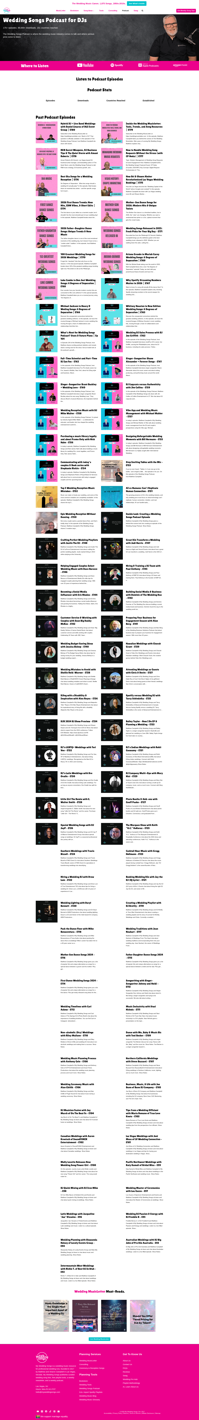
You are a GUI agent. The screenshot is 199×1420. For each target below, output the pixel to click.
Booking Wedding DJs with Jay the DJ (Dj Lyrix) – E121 (144, 878)
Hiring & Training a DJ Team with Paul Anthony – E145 (143, 567)
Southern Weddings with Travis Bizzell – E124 (77, 852)
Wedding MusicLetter (88, 1361)
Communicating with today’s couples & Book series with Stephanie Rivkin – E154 (76, 465)
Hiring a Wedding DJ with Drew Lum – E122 (77, 878)
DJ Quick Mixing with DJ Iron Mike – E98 (79, 1189)
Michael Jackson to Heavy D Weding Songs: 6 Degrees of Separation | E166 (75, 309)
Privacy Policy (117, 1413)
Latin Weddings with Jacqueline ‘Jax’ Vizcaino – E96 (77, 1215)
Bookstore (74, 11)
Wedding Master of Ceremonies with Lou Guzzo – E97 (143, 1189)
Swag (136, 11)
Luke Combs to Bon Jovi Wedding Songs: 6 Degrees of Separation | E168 (78, 283)
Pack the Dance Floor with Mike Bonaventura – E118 (77, 930)
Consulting (113, 11)
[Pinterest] (54, 1411)
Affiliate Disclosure (148, 1413)
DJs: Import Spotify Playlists (90, 1392)
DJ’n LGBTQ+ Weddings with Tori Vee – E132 (78, 749)
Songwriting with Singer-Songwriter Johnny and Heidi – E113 (142, 983)
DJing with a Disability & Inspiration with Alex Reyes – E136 (79, 697)
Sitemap (157, 1413)
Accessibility (108, 1413)
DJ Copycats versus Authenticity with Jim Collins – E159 (143, 386)
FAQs (125, 1368)
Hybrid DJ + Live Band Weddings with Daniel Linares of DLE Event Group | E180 (78, 126)
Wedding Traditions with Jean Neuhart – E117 (142, 930)
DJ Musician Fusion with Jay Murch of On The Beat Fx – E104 (77, 1112)
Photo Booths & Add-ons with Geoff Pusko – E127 (141, 801)
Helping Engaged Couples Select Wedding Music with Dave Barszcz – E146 (79, 568)
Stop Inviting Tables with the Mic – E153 (144, 464)
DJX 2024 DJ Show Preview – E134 (79, 721)
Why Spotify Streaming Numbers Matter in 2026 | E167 (143, 282)
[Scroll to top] (194, 1397)
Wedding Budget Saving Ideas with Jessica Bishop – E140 (77, 645)
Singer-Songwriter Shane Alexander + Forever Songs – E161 (144, 360)
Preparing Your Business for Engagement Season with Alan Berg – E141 (142, 620)
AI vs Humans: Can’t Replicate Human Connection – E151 (142, 490)
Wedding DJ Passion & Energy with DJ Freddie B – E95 (144, 1215)
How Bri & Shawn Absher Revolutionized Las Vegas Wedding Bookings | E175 (144, 179)
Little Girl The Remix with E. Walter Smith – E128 (75, 801)
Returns (125, 1413)
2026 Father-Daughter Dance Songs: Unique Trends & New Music (76, 231)
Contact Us (127, 1364)
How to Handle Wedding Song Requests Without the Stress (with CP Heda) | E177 (144, 153)
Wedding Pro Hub (130, 1379)
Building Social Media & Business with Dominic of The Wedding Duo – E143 (144, 594)
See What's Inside (137, 3)
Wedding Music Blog (87, 1396)
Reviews (126, 1372)
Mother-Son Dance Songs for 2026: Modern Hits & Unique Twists (141, 205)
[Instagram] (42, 1411)
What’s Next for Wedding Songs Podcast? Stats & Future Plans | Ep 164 (79, 335)
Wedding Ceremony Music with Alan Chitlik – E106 (77, 1086)
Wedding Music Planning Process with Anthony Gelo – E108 (78, 1060)
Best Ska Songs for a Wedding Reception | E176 (76, 178)
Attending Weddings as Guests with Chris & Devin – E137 (142, 671)
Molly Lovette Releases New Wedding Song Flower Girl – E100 (78, 1163)
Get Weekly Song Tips (186, 11)
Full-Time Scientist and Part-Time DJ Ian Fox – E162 (79, 360)
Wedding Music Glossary (89, 1400)
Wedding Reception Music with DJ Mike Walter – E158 (79, 412)
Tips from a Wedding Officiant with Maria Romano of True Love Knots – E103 (143, 1113)
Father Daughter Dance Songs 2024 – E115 (144, 956)
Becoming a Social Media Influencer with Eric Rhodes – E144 (79, 593)
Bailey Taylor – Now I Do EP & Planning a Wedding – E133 (141, 723)
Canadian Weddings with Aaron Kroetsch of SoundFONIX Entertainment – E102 (77, 1139)
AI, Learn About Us (130, 1387)
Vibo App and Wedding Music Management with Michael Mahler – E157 (144, 413)
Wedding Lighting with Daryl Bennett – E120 (76, 904)
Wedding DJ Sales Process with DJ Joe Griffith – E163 (144, 334)
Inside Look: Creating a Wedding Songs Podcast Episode (143, 515)
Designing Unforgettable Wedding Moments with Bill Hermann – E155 (144, 438)
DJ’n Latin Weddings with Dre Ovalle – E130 (76, 775)
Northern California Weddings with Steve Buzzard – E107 (142, 1060)
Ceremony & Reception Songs (91, 1368)
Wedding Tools (85, 1385)
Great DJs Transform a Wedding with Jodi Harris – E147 (143, 541)
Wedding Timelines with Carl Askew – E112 (76, 1008)
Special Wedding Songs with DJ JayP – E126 (77, 826)
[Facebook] (46, 1411)
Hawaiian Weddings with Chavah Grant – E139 (143, 645)
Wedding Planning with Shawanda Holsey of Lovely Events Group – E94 (79, 1242)
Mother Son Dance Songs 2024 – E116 (78, 956)
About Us (126, 1361)
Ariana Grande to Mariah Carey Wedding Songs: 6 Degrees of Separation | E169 (142, 257)
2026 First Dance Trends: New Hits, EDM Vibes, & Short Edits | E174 (78, 205)
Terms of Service (135, 1413)
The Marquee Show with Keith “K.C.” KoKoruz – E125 (142, 826)
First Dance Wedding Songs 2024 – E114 (79, 982)
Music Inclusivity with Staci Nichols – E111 (141, 1008)
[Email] (58, 1411)
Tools (101, 11)
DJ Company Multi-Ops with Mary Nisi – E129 (144, 775)
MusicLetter (60, 11)
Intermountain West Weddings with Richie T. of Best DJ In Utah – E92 (78, 1268)
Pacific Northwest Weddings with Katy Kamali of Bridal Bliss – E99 (143, 1163)
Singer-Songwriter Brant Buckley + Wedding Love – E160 (78, 386)
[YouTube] (38, 1411)
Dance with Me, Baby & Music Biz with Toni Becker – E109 (143, 1034)
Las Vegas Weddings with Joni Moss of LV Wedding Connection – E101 (144, 1139)
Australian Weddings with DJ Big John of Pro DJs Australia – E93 (143, 1241)
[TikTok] (50, 1411)
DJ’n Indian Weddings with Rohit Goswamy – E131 (143, 749)
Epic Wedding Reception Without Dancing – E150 (78, 515)
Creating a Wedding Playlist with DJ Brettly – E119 (143, 904)
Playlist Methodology (131, 1383)
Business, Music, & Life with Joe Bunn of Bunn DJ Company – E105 (143, 1086)
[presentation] (47, 132)
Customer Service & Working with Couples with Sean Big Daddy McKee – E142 (79, 620)
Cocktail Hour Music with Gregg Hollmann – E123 (142, 852)
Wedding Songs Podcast (89, 1388)
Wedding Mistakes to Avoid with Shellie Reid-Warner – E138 (78, 671)
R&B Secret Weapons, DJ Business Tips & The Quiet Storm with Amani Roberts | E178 (79, 153)
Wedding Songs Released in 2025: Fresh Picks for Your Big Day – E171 (144, 230)
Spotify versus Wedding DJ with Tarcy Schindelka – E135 (143, 697)
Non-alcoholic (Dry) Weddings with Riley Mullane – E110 (77, 1034)
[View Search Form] (143, 11)
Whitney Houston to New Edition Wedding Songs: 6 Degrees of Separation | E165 (143, 309)
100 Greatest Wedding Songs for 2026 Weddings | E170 (78, 256)
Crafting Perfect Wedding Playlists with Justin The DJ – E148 (79, 541)
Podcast (125, 11)
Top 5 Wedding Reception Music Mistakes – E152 (78, 490)
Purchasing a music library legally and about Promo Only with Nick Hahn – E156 (79, 439)
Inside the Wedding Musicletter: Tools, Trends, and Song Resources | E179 (144, 126)
